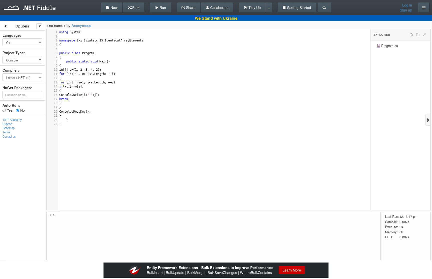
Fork (135, 7)
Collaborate (218, 7)
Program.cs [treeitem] (389, 45)
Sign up (406, 9)
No (22, 110)
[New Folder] (418, 35)
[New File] (411, 35)
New (114, 7)
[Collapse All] (424, 35)
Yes (9, 110)
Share (190, 7)
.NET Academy (12, 120)
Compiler (10, 70)
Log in (407, 4)
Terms (6, 132)
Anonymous (81, 25)
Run (162, 7)
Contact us (9, 136)
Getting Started (298, 7)
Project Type (13, 52)
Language (11, 35)
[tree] (400, 46)
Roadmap (8, 128)
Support (7, 124)
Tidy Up (254, 7)
